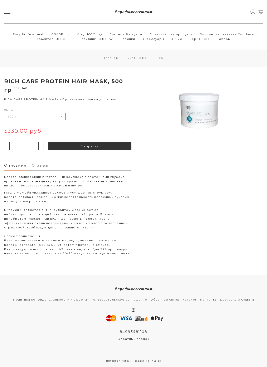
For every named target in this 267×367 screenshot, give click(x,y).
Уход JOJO (86, 34)
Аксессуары (153, 39)
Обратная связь (164, 299)
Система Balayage (126, 34)
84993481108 (133, 332)
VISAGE (57, 34)
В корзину (89, 146)
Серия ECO (199, 39)
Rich (159, 58)
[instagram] (133, 310)
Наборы (224, 39)
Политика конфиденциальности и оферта (50, 299)
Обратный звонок (133, 338)
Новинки (127, 39)
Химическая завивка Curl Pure (227, 34)
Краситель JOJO (51, 39)
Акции (176, 39)
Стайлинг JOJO (92, 39)
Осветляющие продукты (171, 34)
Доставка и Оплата (237, 299)
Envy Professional (28, 34)
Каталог (189, 299)
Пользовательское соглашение (118, 299)
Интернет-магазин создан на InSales (133, 360)
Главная (111, 58)
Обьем (8, 110)
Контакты (208, 299)
